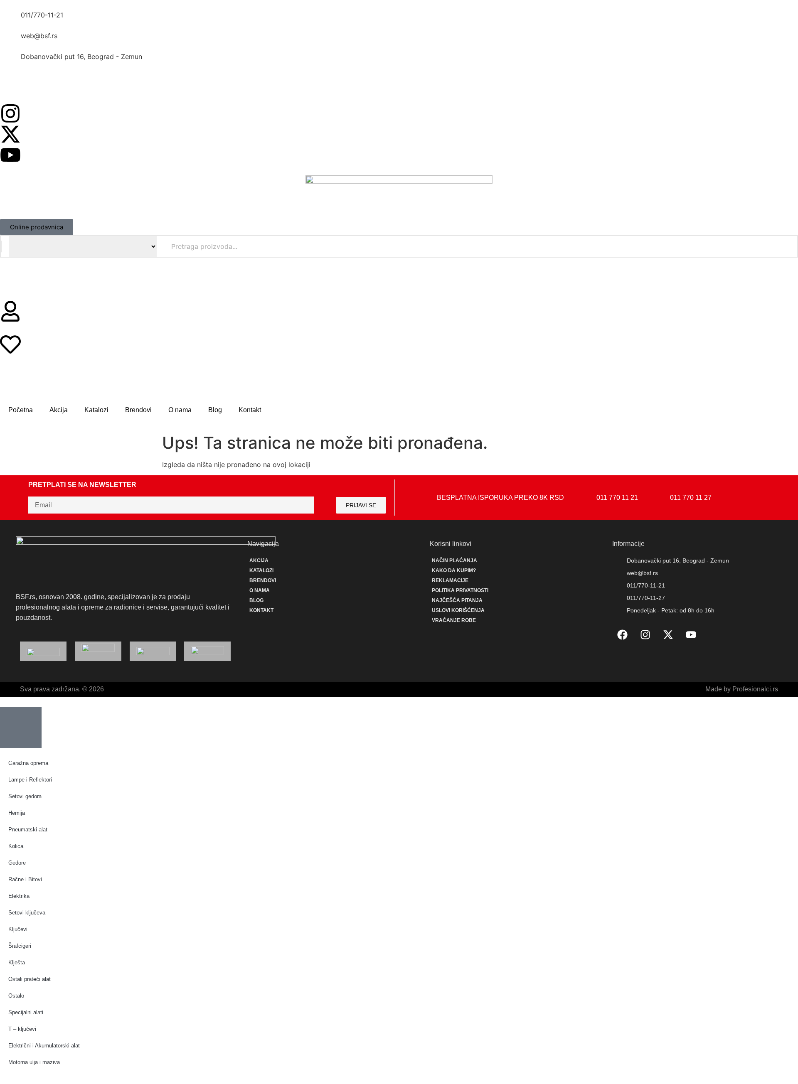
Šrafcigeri (19, 946)
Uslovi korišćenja (458, 610)
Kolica (15, 846)
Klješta (16, 962)
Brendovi (138, 409)
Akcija (58, 409)
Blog (215, 409)
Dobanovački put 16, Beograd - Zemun (81, 56)
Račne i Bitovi (25, 879)
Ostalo (16, 996)
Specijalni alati (25, 1012)
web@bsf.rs (39, 36)
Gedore (17, 863)
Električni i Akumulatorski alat (44, 1045)
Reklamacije (450, 580)
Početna (20, 409)
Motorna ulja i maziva (34, 1062)
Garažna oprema (28, 763)
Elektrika (19, 896)
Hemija (16, 813)
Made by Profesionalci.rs (741, 689)
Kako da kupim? (454, 570)
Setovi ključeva (26, 912)
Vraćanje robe (454, 620)
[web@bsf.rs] (10, 41)
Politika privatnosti (460, 590)
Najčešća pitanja (457, 600)
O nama (180, 409)
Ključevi (17, 929)
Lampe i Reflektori (30, 780)
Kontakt (250, 409)
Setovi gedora (25, 796)
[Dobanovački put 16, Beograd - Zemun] (10, 62)
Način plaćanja (454, 560)
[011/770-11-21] (10, 20)
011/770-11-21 (42, 15)
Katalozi (96, 409)
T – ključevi (22, 1029)
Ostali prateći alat (29, 979)
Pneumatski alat (27, 829)
